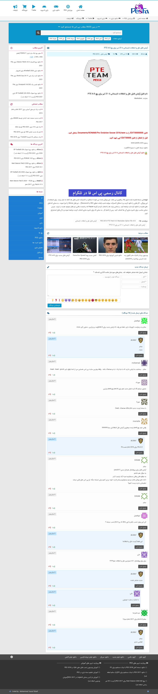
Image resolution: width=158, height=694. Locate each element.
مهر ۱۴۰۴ (90, 38)
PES (41, 203)
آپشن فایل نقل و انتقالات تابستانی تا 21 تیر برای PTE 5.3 (127, 225)
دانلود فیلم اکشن (71, 657)
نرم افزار (40, 252)
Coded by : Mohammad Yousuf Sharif (25, 691)
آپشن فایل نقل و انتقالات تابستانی (86, 221)
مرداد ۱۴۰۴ (70, 38)
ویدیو (41, 257)
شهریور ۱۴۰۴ (80, 38)
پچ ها (41, 232)
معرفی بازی (39, 247)
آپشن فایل (104, 54)
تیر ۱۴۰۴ (61, 38)
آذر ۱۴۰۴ (107, 38)
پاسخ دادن (142, 332)
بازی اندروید (38, 228)
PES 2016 (96, 54)
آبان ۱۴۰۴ (99, 38)
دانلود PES (39, 237)
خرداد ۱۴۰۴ (52, 38)
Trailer (40, 208)
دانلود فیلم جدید (118, 657)
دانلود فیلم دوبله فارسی (88, 657)
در (28, 151)
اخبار (41, 218)
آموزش (40, 213)
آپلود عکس (131, 657)
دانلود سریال (104, 657)
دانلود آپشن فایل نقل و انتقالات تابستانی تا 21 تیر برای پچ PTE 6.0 (122, 152)
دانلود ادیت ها (38, 242)
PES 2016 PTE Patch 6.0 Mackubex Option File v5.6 (118, 221)
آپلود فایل (142, 657)
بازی (41, 223)
